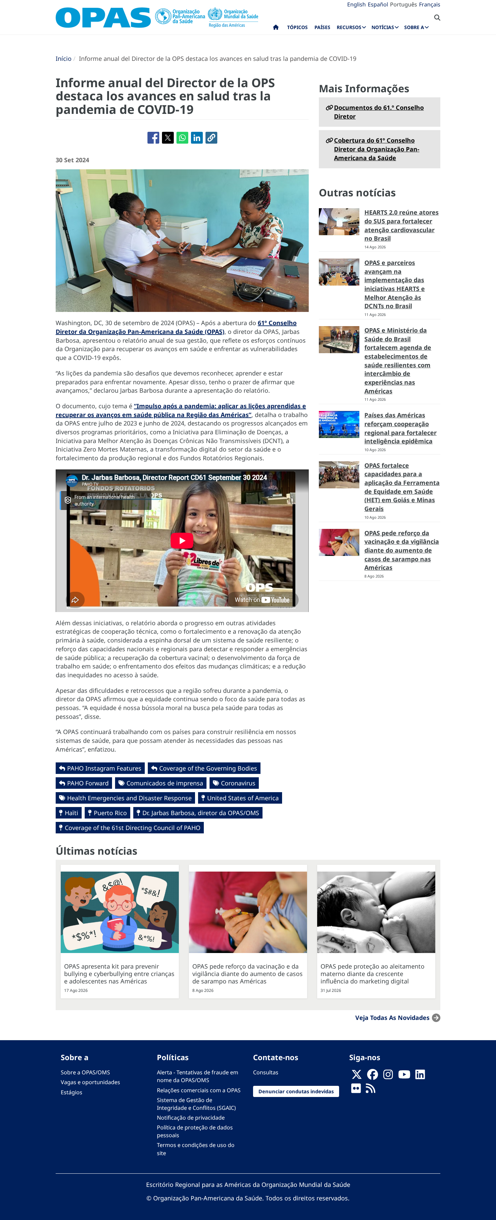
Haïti (71, 813)
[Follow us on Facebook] (372, 1076)
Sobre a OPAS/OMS (85, 1072)
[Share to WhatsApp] (182, 138)
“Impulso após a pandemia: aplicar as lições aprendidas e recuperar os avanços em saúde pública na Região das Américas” (181, 410)
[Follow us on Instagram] (388, 1076)
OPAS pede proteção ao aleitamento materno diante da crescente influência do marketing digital (372, 973)
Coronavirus (238, 783)
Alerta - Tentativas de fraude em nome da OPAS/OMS (197, 1076)
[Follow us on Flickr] (356, 1090)
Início (64, 58)
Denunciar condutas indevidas (296, 1091)
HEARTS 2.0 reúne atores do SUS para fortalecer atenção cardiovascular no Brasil (401, 225)
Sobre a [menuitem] (414, 27)
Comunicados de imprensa (165, 783)
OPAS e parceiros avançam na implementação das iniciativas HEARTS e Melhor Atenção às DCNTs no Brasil (394, 284)
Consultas (265, 1072)
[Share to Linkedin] (197, 138)
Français (429, 4)
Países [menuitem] (322, 27)
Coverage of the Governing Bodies (208, 768)
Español (378, 4)
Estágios (71, 1092)
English (356, 4)
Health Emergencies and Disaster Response (129, 798)
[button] (211, 138)
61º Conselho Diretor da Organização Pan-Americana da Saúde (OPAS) (176, 327)
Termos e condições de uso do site (196, 1148)
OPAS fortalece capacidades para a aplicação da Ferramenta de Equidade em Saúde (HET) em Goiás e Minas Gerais (402, 487)
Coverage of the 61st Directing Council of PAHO (132, 828)
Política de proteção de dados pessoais (195, 1131)
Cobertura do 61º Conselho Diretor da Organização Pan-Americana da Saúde (376, 149)
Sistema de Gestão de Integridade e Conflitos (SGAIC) (196, 1104)
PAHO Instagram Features (104, 768)
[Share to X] (168, 138)
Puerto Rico (110, 813)
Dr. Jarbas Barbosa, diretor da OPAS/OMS (200, 813)
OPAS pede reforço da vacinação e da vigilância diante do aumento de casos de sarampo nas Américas (401, 550)
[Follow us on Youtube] (404, 1076)
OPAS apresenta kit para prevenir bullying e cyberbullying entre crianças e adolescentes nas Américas (119, 973)
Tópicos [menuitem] (297, 27)
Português (403, 4)
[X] (356, 1076)
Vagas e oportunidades (90, 1082)
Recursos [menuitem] (349, 27)
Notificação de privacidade (191, 1117)
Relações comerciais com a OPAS (199, 1090)
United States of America (243, 798)
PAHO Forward (88, 783)
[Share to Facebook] (153, 138)
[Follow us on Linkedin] (420, 1076)
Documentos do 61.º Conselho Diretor (379, 111)
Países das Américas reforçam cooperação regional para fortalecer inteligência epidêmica (400, 428)
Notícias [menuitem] (382, 27)
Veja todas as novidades (392, 1018)
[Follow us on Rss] (370, 1090)
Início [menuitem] (276, 29)
